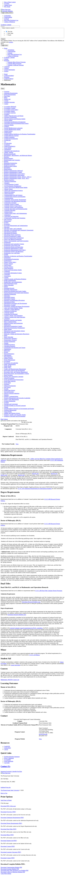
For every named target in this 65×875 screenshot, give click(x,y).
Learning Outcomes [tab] (9, 102)
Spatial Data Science (9, 390)
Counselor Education (9, 210)
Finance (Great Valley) (10, 262)
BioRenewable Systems (10, 166)
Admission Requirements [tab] (11, 93)
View (17, 444)
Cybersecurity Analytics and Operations (14, 218)
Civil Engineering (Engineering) (12, 186)
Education (6, 227)
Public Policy (7, 367)
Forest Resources (8, 268)
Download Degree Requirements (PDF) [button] (11, 823)
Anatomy (6, 126)
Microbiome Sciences (10, 332)
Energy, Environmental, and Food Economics (16, 241)
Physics (6, 352)
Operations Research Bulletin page (31, 602)
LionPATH (7, 746)
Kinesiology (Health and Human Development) (16, 306)
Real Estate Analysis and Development (14, 370)
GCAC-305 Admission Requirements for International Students (35, 488)
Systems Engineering (9, 401)
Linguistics (7, 318)
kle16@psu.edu (43, 734)
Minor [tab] (5, 97)
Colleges (6, 68)
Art (5, 141)
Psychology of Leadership (11, 363)
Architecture (7, 140)
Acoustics (6, 114)
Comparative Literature (10, 202)
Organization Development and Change (14, 347)
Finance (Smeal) (8, 263)
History (6, 286)
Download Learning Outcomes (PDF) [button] (11, 852)
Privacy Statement (9, 758)
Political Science (8, 358)
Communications (8, 198)
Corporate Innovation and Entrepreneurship (15, 209)
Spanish (6, 389)
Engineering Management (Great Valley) (15, 250)
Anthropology (8, 132)
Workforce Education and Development (14, 416)
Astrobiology (7, 149)
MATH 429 (21, 475)
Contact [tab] (6, 103)
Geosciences (7, 276)
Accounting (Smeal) (9, 111)
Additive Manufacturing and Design (13, 116)
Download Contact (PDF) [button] (8, 858)
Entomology (7, 257)
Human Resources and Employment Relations (16, 292)
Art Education (8, 143)
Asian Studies (7, 148)
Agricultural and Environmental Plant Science (16, 123)
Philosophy (7, 350)
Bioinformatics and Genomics (12, 160)
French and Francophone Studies (13, 270)
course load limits (15, 665)
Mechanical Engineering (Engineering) (14, 328)
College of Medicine (9, 22)
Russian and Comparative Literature (13, 376)
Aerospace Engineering (10, 117)
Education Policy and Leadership (13, 228)
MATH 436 (4, 475)
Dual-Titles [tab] (7, 96)
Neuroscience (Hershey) (10, 338)
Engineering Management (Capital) (13, 248)
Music (5, 335)
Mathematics (7, 324)
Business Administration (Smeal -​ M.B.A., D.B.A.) (17, 177)
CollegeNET (7, 748)
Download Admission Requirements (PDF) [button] (12, 817)
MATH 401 (35, 473)
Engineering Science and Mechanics (13, 251)
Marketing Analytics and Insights (13, 320)
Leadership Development (11, 314)
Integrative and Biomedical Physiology (14, 300)
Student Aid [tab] (7, 99)
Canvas (6, 749)
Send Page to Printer (6, 800)
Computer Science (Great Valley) (13, 206)
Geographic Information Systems (13, 273)
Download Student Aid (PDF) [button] (9, 840)
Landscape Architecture (10, 311)
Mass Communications (10, 321)
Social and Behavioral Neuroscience (13, 379)
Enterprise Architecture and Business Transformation (18, 256)
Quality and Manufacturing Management (15, 369)
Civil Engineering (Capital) (11, 184)
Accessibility (7, 759)
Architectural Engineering (11, 138)
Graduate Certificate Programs (15, 65)
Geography (7, 274)
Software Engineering (10, 385)
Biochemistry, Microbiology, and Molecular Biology (18, 155)
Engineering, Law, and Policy (12, 253)
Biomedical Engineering (10, 163)
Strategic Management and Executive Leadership (17, 398)
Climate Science (8, 189)
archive (11, 42)
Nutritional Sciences (9, 344)
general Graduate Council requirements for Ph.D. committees (26, 628)
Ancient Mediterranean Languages (13, 128)
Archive (6, 71)
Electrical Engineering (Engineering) (14, 238)
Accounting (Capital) (9, 108)
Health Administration (10, 280)
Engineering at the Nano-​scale (12, 245)
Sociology (6, 384)
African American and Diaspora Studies (14, 119)
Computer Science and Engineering (13, 207)
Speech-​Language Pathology (11, 393)
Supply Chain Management (11, 399)
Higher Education (9, 285)
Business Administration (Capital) (13, 172)
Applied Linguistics (9, 137)
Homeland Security (9, 288)
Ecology (6, 222)
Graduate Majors (8, 78)
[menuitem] (34, 16)
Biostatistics (7, 167)
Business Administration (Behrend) (13, 170)
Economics (7, 224)
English (6, 254)
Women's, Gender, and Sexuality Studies (15, 414)
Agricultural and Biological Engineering (14, 122)
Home (5, 48)
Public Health (7, 366)
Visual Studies (8, 411)
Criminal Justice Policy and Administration (15, 213)
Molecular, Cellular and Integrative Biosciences (16, 334)
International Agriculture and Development (15, 303)
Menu (2, 88)
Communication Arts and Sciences (13, 195)
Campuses (7, 66)
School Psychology (9, 378)
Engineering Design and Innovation (13, 247)
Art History (7, 144)
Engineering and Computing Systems (14, 244)
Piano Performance (9, 353)
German (6, 277)
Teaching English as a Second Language (15, 405)
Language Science (9, 312)
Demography (7, 221)
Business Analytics (9, 180)
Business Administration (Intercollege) (14, 175)
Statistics (6, 395)
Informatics (7, 295)
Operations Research (9, 346)
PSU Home (7, 6)
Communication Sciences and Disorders (14, 196)
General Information (9, 69)
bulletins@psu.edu (6, 787)
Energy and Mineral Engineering (13, 239)
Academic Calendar (9, 57)
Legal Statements (8, 761)
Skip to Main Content (10, 2)
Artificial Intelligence (9, 146)
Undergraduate (8, 17)
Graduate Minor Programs (14, 63)
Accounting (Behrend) (10, 106)
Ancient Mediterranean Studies (12, 129)
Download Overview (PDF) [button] (8, 812)
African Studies (8, 120)
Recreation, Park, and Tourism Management (16, 372)
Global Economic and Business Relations (15, 279)
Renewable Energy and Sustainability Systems (16, 373)
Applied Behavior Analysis (11, 135)
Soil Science (7, 387)
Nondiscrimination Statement (12, 756)
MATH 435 (54, 473)
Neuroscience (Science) (10, 340)
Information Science (9, 297)
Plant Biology (7, 355)
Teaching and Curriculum (11, 404)
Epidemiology (8, 260)
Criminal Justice (8, 212)
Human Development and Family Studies (15, 291)
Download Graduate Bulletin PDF (10, 869)
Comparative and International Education (15, 201)
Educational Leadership (10, 231)
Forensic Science (8, 267)
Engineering (7, 242)
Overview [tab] (6, 91)
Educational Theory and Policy (12, 234)
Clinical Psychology (9, 192)
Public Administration (10, 364)
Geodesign (7, 271)
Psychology (7, 361)
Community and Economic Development (15, 199)
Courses (6, 59)
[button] (4, 419)
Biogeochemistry (8, 158)
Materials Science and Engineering (13, 323)
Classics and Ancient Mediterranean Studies (15, 187)
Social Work (7, 382)
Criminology (7, 215)
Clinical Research (8, 193)
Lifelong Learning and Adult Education (14, 317)
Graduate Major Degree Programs (16, 62)
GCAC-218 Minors (34, 655)
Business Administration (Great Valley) (14, 173)
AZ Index (6, 3)
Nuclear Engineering (9, 341)
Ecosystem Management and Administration (16, 225)
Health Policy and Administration (13, 282)
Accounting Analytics (10, 112)
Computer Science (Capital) (11, 204)
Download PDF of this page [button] (8, 806)
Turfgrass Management (10, 410)
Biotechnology (8, 169)
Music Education (8, 337)
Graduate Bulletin (9, 75)
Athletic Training (8, 152)
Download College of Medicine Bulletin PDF (13, 872)
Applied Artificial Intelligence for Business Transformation (19, 134)
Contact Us (5, 766)
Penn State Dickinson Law (11, 20)
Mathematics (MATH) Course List (10, 679)
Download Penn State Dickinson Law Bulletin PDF (14, 870)
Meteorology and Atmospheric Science (14, 331)
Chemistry (7, 183)
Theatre (6, 407)
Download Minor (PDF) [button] (7, 835)
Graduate (6, 18)
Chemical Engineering (10, 181)
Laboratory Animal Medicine (12, 309)
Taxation (6, 402)
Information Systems (9, 299)
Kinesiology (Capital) (10, 305)
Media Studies (8, 329)
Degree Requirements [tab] (10, 94)
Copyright (6, 762)
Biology (6, 161)
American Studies (9, 125)
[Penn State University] (5, 9)
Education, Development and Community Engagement (18, 230)
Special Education (9, 392)
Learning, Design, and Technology (13, 315)
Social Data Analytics (10, 381)
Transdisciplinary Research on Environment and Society (19, 408)
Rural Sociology (8, 375)
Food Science (7, 265)
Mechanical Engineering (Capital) (13, 326)
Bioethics (6, 157)
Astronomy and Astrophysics (12, 151)
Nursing (6, 343)
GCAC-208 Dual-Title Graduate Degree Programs (48, 590)
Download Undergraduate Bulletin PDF (11, 867)
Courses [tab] (6, 100)
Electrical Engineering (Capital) (12, 236)
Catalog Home (8, 5)
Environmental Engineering (11, 259)
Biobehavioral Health (9, 154)
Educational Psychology (10, 233)
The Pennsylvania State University (10, 790)
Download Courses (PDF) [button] (8, 846)
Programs (6, 60)
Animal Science (8, 131)
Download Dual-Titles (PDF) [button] (8, 829)
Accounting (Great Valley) (11, 109)
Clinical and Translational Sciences (13, 190)
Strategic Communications (11, 396)
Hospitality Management (10, 289)
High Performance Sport (10, 283)
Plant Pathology (8, 357)
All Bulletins (7, 15)
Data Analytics (8, 219)
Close (6, 873)
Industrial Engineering (10, 294)
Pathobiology (7, 349)
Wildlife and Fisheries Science (12, 413)
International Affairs (9, 302)
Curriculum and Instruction (11, 216)
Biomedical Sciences (9, 164)
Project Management (9, 360)
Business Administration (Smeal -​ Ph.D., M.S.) (16, 178)
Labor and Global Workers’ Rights (13, 308)
